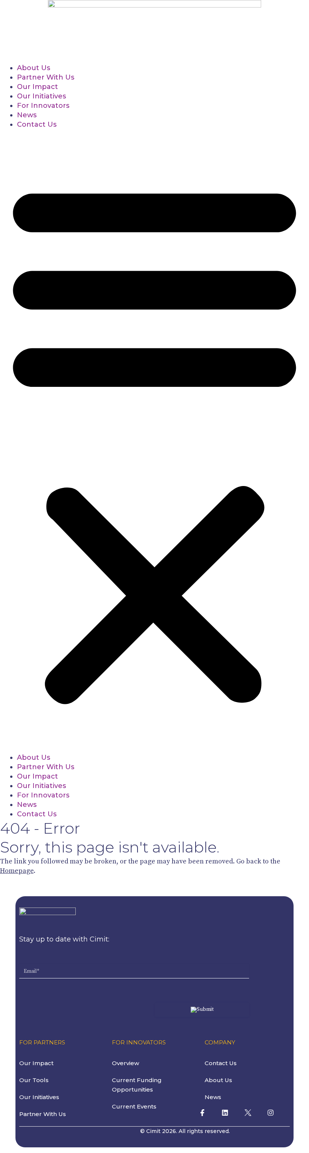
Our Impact (37, 87)
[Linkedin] (225, 1112)
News (27, 115)
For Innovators (43, 105)
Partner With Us (45, 77)
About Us (33, 68)
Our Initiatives (41, 96)
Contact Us (37, 124)
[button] (154, 441)
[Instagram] (270, 1112)
